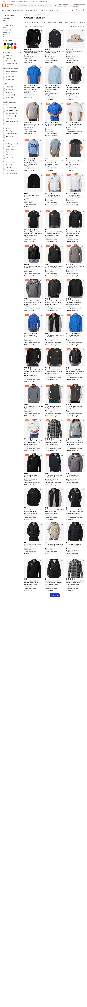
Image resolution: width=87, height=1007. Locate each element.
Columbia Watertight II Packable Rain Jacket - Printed (75, 370)
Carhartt (6, 23)
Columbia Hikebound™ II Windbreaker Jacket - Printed (33, 301)
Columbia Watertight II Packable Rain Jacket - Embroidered (73, 89)
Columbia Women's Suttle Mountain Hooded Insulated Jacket (53, 582)
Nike (4, 20)
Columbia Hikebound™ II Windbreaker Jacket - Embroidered (73, 477)
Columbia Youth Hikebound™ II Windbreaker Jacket (33, 510)
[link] (7, 5)
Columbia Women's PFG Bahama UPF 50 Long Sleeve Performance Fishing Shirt (74, 197)
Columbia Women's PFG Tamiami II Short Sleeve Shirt (53, 196)
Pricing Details (28, 58)
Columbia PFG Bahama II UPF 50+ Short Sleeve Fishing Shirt (54, 125)
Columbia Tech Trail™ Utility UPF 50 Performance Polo (33, 125)
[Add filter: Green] (8, 47)
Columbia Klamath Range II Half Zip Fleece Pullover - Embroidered (54, 52)
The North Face (8, 25)
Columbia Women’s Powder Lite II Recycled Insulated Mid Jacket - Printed (74, 511)
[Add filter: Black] (5, 44)
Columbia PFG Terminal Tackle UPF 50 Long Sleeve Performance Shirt (33, 162)
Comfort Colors (7, 30)
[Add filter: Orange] (11, 47)
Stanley (5, 27)
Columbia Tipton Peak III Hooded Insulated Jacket (73, 545)
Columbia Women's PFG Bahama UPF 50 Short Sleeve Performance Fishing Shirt (33, 233)
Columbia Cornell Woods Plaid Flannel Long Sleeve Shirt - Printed (54, 442)
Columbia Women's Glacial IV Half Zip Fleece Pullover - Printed (54, 477)
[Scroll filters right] (82, 22)
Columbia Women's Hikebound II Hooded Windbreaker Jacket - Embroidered (54, 546)
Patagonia (6, 35)
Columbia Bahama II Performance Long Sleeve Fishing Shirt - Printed (32, 337)
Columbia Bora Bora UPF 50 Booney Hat (74, 52)
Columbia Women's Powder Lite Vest (74, 161)
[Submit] (16, 5)
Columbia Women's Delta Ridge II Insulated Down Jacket (54, 232)
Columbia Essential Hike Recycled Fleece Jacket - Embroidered (31, 582)
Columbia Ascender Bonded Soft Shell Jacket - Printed (74, 301)
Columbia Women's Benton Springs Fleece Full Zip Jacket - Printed (54, 371)
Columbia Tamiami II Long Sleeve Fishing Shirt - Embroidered (52, 89)
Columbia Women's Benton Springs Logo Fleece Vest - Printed (53, 408)
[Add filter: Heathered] (15, 44)
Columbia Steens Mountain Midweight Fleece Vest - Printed (74, 408)
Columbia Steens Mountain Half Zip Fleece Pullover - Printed (54, 301)
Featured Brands (38, 15)
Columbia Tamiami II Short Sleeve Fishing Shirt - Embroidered (32, 89)
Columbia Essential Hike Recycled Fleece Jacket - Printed (31, 477)
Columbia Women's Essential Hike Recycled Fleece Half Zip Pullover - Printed (74, 442)
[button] (79, 6)
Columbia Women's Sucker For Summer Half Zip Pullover (54, 267)
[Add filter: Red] (15, 47)
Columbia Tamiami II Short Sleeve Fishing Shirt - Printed (74, 125)
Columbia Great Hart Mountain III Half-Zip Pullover (75, 267)
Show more (6, 36)
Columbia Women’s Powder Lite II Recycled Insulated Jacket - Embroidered (32, 546)
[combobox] (33, 5)
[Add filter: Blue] (11, 44)
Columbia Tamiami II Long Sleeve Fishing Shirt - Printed (74, 336)
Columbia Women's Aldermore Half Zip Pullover (33, 267)
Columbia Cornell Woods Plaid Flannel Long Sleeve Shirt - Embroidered (75, 582)
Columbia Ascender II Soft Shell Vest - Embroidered (54, 510)
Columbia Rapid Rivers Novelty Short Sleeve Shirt (54, 161)
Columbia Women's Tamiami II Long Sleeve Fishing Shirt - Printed (33, 442)
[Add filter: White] (18, 44)
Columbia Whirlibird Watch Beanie (32, 196)
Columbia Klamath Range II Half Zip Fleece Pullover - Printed (33, 407)
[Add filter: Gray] (8, 44)
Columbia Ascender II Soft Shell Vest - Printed (54, 336)
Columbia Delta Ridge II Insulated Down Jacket (73, 232)
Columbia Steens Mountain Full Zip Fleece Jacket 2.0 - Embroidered (33, 52)
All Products (27, 15)
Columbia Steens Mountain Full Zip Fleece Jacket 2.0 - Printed (33, 370)
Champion (6, 32)
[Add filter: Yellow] (5, 47)
